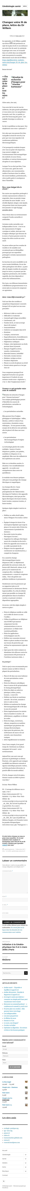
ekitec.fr (6, 1135)
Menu (25, 6)
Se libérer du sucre (10, 1018)
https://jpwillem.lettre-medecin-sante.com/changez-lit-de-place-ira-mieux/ (15, 62)
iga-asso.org (8, 1131)
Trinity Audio (18, 36)
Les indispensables (10, 1013)
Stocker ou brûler (9, 1025)
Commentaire (7, 871)
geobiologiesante (9, 849)
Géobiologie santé (11, 6)
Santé (4, 1159)
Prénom (5, 1053)
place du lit (22, 851)
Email (4, 1046)
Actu (3, 851)
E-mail (5, 905)
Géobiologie (6, 1154)
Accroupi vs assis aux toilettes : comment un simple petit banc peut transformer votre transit (16, 999)
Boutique (5, 1171)
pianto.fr (7, 1133)
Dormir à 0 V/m (9, 1020)
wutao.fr (7, 1140)
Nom (4, 896)
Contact (5, 1175)
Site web (5, 913)
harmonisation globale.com (13, 1138)
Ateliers (4, 1163)
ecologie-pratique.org (11, 1128)
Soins (4, 1167)
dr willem (9, 851)
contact (4, 845)
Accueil (4, 1150)
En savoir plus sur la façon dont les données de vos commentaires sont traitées (13, 930)
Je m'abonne (15, 1067)
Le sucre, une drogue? (11, 1023)
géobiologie (15, 851)
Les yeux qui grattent (11, 1016)
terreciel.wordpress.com (12, 1142)
